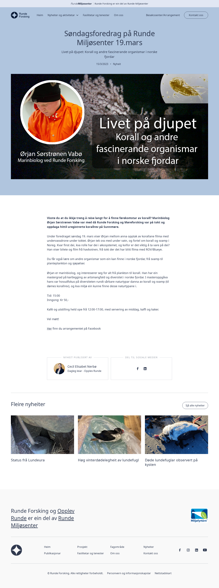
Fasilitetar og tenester (90, 553)
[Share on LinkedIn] (145, 369)
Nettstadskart (163, 573)
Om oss (115, 553)
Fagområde (117, 547)
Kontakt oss (196, 15)
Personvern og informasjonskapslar (129, 573)
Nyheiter (148, 547)
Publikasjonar (52, 553)
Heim (47, 547)
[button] (63, 15)
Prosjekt (82, 547)
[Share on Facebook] (137, 369)
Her (49, 328)
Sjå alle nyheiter (195, 405)
